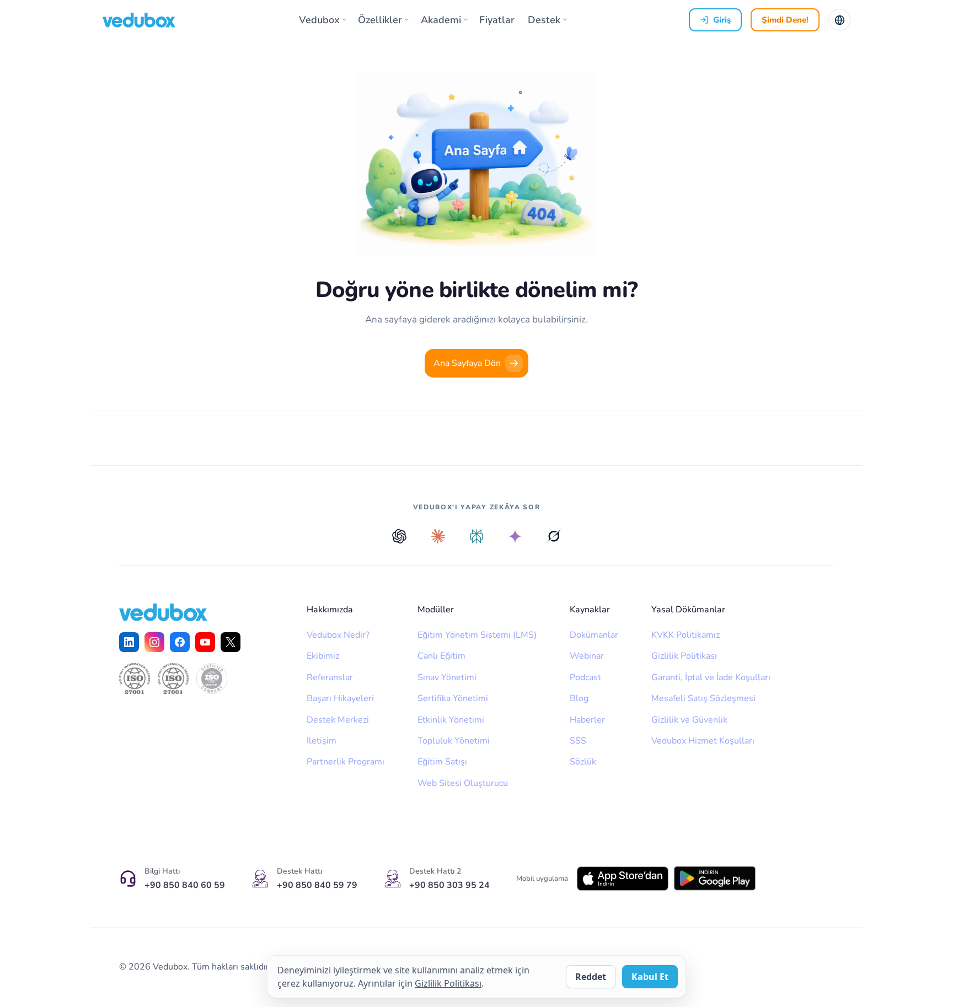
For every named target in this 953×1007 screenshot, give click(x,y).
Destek (544, 19)
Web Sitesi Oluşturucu (462, 783)
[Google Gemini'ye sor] (515, 536)
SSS (578, 741)
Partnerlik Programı (345, 762)
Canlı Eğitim (441, 656)
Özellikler (380, 19)
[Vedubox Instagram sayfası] (154, 642)
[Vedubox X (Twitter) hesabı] (230, 642)
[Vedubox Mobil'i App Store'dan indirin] (622, 878)
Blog (579, 698)
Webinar (587, 656)
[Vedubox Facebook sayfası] (180, 642)
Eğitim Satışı (442, 762)
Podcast (585, 677)
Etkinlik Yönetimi (450, 720)
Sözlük (583, 762)
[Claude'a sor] (438, 536)
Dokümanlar (594, 635)
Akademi (441, 19)
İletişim (321, 741)
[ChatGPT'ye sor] (399, 536)
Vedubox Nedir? (338, 635)
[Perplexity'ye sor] (476, 536)
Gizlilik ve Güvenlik (689, 720)
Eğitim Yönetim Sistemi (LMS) (477, 635)
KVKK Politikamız (685, 635)
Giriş (722, 19)
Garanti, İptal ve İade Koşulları (710, 677)
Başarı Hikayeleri (340, 698)
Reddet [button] (590, 977)
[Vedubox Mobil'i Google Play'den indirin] (714, 878)
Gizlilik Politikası (684, 656)
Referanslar (330, 677)
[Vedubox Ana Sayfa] (139, 20)
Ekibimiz (323, 656)
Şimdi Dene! (785, 19)
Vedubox (319, 19)
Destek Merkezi (338, 720)
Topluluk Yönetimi (453, 741)
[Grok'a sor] (553, 536)
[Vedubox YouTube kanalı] (205, 642)
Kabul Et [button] (649, 977)
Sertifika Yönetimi (452, 698)
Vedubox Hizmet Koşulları (702, 741)
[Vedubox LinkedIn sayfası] (129, 642)
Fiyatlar (497, 19)
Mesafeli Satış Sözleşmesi (703, 698)
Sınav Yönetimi (446, 677)
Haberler (587, 720)
